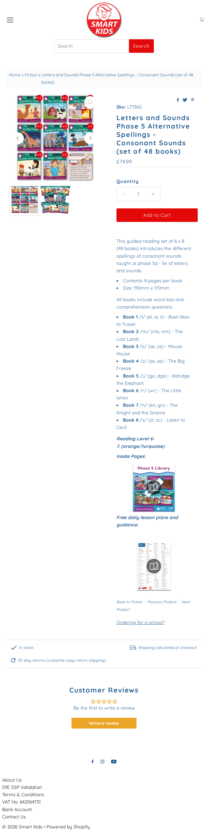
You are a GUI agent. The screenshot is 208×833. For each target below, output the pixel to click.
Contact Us (14, 816)
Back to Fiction (129, 601)
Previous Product (161, 601)
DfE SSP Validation (22, 787)
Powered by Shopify (68, 826)
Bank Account (17, 809)
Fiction (31, 74)
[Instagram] (102, 761)
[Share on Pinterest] (192, 100)
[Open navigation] (10, 20)
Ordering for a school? (140, 622)
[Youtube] (113, 761)
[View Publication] (153, 487)
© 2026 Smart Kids (22, 826)
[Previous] (18, 138)
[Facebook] (93, 761)
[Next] (90, 138)
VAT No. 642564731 (21, 802)
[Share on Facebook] (178, 100)
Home (15, 74)
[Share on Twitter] (185, 100)
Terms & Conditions (23, 794)
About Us (12, 780)
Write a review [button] (104, 723)
